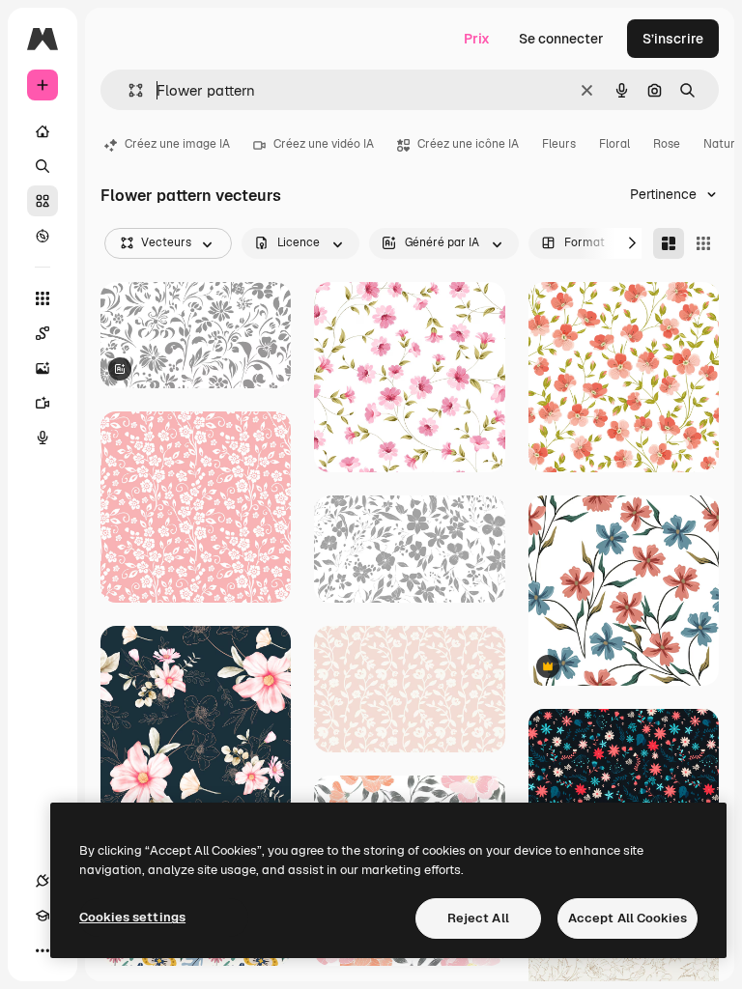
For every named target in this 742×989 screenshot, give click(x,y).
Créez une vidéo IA (323, 144)
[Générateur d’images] (42, 368)
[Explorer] (42, 235)
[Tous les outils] (42, 298)
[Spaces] (42, 333)
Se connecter (561, 38)
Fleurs (559, 144)
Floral (614, 144)
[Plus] (42, 950)
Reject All (478, 918)
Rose (666, 144)
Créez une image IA (177, 144)
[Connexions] (42, 880)
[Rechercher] (42, 166)
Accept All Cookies (627, 918)
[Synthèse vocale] (42, 437)
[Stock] (42, 200)
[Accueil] (42, 131)
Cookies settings (132, 917)
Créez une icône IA (468, 144)
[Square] (703, 243)
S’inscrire (672, 38)
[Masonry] (668, 243)
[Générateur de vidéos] (42, 402)
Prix (477, 38)
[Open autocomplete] (128, 90)
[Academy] (42, 915)
